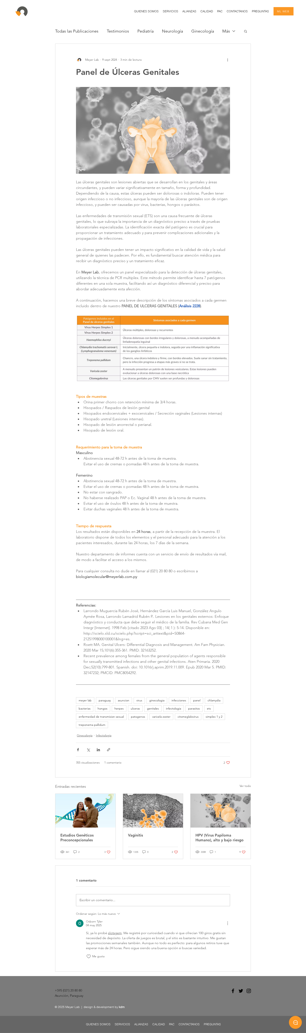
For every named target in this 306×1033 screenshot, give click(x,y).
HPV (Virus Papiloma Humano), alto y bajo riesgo (219, 837)
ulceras (135, 708)
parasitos (194, 708)
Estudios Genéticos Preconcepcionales (77, 837)
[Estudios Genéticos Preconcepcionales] (85, 811)
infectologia (173, 708)
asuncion (123, 700)
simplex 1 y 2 (214, 716)
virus (139, 700)
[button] (170, 11)
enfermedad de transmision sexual (101, 716)
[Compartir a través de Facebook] (78, 750)
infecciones (179, 700)
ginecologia (156, 700)
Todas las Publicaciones (76, 31)
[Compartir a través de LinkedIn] (98, 750)
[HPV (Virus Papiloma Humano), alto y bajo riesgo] (220, 811)
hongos (102, 708)
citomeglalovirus (188, 716)
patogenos (138, 716)
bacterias (85, 708)
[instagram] (249, 991)
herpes (119, 708)
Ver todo (245, 786)
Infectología (103, 735)
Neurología (172, 31)
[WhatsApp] (295, 1022)
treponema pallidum (92, 725)
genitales (153, 708)
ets (209, 708)
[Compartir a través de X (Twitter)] (88, 750)
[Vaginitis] (153, 811)
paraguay (105, 700)
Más (226, 31)
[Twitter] (241, 991)
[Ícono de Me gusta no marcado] (88, 956)
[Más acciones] (227, 59)
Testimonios (118, 31)
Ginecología (202, 31)
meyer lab (85, 700)
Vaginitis (135, 835)
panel (196, 700)
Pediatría (145, 31)
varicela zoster (161, 716)
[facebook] (233, 991)
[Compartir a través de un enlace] (109, 750)
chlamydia (214, 700)
